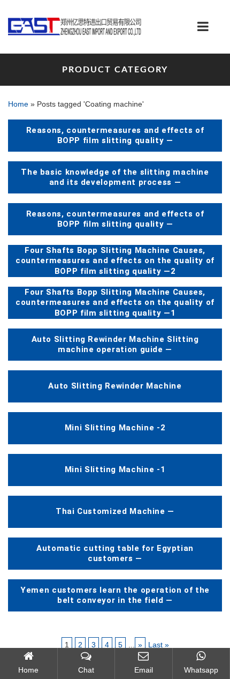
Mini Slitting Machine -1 (115, 469)
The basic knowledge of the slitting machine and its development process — (115, 177)
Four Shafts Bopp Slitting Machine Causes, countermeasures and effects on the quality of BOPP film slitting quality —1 (115, 302)
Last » (158, 644)
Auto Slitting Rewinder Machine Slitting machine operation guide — (115, 344)
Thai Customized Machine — (115, 511)
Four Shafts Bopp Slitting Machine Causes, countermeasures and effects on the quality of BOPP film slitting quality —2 (115, 260)
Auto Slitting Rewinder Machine (114, 386)
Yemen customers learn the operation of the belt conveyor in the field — (115, 595)
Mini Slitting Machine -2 (115, 427)
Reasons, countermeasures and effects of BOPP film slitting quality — (115, 135)
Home (18, 104)
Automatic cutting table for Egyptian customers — (115, 553)
